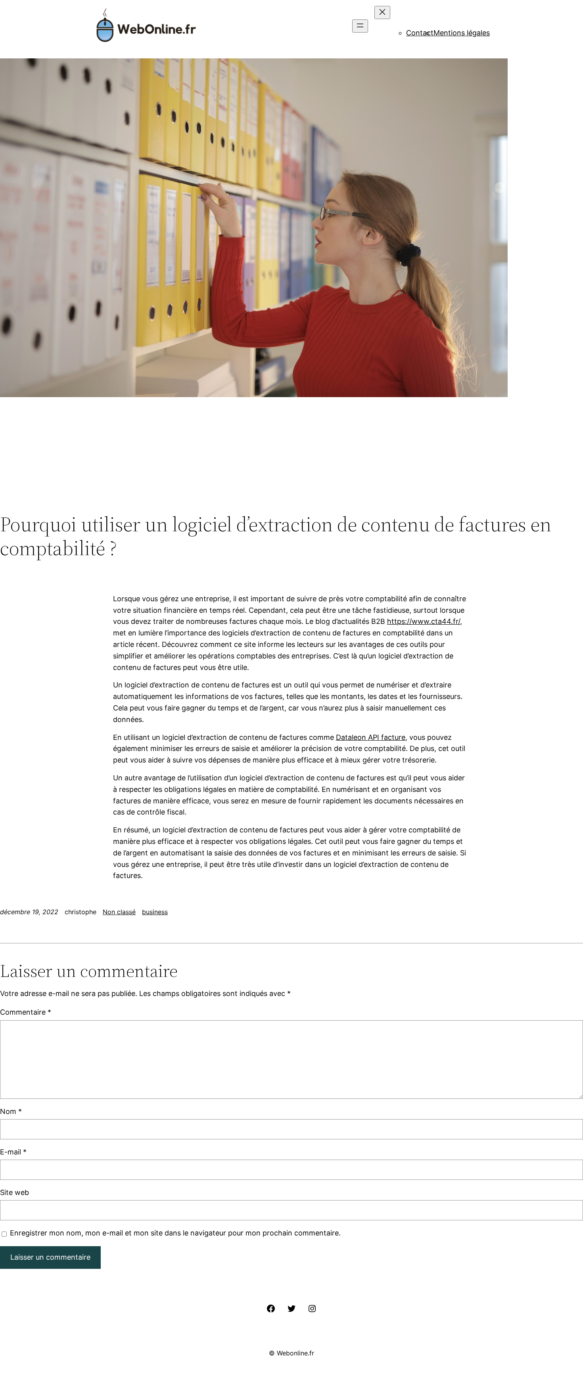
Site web (14, 1192)
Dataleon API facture (370, 737)
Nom (11, 1111)
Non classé (119, 912)
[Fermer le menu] (382, 12)
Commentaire (25, 1012)
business (155, 912)
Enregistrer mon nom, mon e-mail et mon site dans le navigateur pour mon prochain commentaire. (175, 1233)
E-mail (13, 1152)
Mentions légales (461, 33)
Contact (419, 33)
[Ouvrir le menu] (360, 26)
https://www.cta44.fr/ (423, 621)
